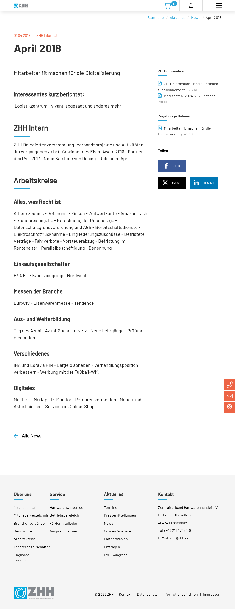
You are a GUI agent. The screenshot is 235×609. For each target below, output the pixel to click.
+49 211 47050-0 (178, 530)
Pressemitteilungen (120, 515)
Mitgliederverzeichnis (31, 515)
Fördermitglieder (63, 523)
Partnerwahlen (116, 539)
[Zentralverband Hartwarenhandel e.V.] (34, 592)
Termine (110, 507)
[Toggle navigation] (219, 5)
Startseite (156, 17)
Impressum (212, 594)
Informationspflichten (180, 594)
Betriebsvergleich (64, 515)
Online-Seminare (117, 531)
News (195, 17)
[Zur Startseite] (21, 6)
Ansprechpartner (64, 531)
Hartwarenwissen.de (66, 507)
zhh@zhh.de (179, 538)
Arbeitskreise (25, 539)
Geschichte (23, 531)
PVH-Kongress (115, 554)
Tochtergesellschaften (32, 547)
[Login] (191, 5)
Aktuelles (177, 17)
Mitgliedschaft (25, 507)
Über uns (23, 494)
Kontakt (166, 494)
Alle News (31, 435)
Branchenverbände (29, 523)
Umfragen (112, 547)
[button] (172, 166)
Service (57, 494)
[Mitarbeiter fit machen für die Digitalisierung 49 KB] (160, 128)
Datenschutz (147, 594)
